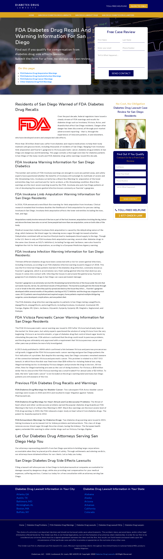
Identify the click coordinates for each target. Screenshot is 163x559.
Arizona (88, 501)
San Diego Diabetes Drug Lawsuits (54, 15)
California (89, 508)
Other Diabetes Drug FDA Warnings (36, 82)
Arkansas (89, 504)
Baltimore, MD (24, 501)
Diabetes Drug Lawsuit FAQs (110, 525)
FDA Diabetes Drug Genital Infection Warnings (40, 76)
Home (31, 15)
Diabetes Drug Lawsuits (86, 525)
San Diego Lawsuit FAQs (86, 15)
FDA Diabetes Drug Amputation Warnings (38, 73)
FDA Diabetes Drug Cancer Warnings (36, 79)
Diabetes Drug (27, 6)
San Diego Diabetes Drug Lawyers (118, 15)
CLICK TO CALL (138, 6)
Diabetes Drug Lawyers (134, 525)
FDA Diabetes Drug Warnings (62, 525)
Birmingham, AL (24, 504)
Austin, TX (22, 497)
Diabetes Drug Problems (37, 525)
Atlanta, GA (22, 494)
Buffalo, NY (22, 512)
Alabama (89, 494)
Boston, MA (22, 508)
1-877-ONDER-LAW (130, 215)
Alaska (88, 497)
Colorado (89, 512)
